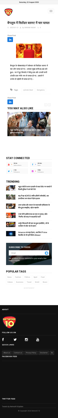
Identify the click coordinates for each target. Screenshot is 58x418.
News (9, 277)
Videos (10, 282)
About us (7, 353)
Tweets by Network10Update (12, 407)
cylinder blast (28, 90)
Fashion (18, 277)
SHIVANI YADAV (30, 28)
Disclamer (44, 353)
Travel (29, 282)
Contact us (18, 353)
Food (43, 277)
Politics (27, 277)
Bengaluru (41, 90)
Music (45, 282)
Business (19, 282)
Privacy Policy (31, 353)
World (37, 282)
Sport (35, 277)
